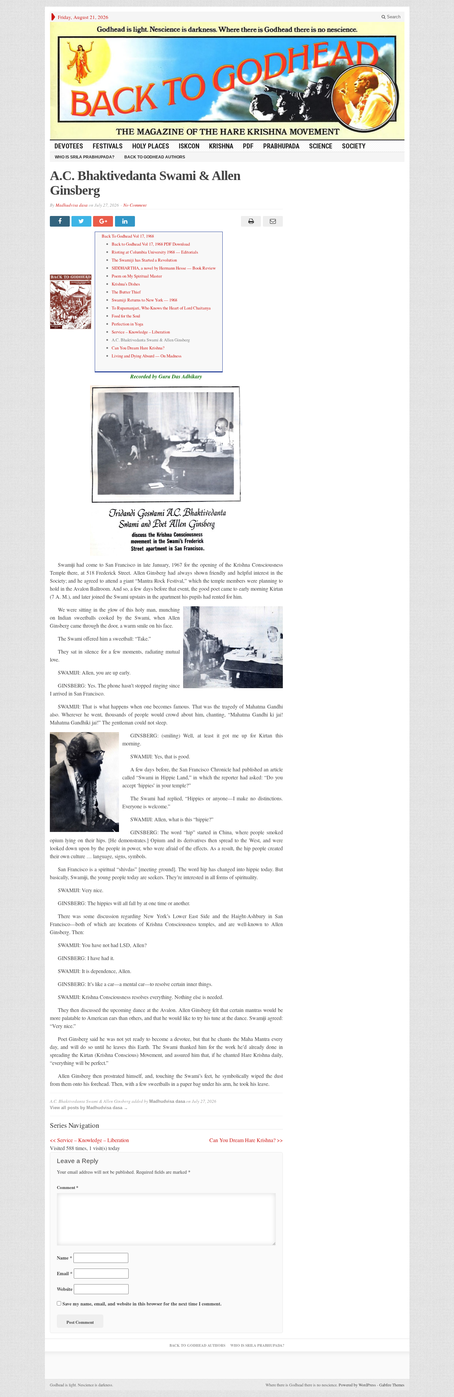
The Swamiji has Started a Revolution (144, 260)
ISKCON (189, 146)
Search (393, 16)
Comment (67, 1187)
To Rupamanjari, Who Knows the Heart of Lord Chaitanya (161, 308)
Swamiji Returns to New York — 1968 (144, 300)
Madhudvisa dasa (72, 205)
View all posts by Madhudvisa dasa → (89, 1107)
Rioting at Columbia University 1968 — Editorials (155, 252)
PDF (248, 146)
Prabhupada (281, 146)
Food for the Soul (126, 316)
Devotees (69, 146)
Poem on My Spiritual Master (137, 276)
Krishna (221, 146)
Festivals (108, 146)
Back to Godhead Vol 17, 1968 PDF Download (151, 244)
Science (320, 146)
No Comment (135, 205)
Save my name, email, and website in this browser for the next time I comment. (142, 1303)
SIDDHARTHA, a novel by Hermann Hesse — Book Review (164, 268)
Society (354, 146)
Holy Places (150, 146)
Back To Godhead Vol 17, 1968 (128, 236)
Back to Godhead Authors (154, 157)
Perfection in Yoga (127, 324)
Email (64, 1273)
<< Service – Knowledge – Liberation (89, 1139)
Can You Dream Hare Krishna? (138, 348)
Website (64, 1289)
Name (64, 1257)
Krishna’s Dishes (126, 284)
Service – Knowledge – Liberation (141, 332)
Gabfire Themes (391, 1384)
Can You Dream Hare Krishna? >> (246, 1139)
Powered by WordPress (357, 1384)
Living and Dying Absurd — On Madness (146, 356)
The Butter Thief (126, 292)
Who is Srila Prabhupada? (84, 157)
